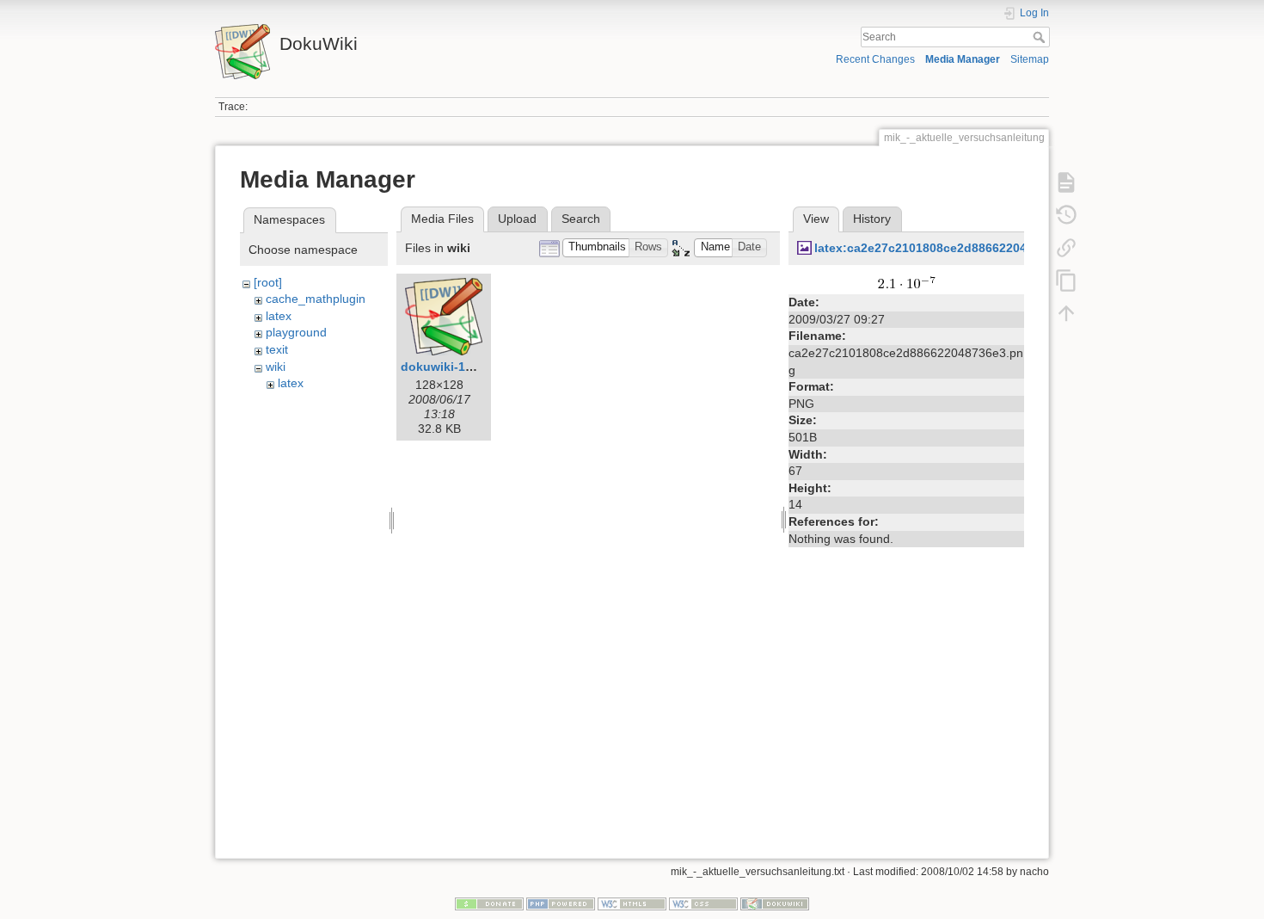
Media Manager (962, 59)
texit (277, 349)
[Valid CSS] (703, 903)
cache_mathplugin (315, 298)
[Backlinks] (1066, 247)
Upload (517, 218)
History (872, 218)
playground (296, 332)
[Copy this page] (1066, 280)
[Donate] (489, 903)
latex (278, 316)
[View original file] (907, 281)
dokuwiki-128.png (453, 366)
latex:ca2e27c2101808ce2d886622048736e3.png (954, 248)
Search (1041, 37)
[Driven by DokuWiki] (774, 903)
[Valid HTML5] (632, 903)
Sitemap (1029, 59)
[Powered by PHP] (560, 903)
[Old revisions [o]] (1066, 215)
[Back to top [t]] (1066, 313)
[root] (268, 282)
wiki (275, 366)
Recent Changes (875, 59)
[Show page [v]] (1066, 182)
